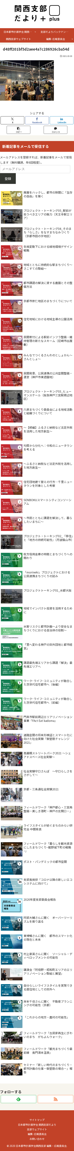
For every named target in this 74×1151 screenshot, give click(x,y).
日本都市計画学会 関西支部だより (37, 1124)
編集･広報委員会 (37, 1134)
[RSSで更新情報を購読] (55, 1099)
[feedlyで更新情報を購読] (18, 1099)
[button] (18, 130)
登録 (8, 178)
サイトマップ (37, 1120)
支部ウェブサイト (37, 1129)
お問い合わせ (37, 1139)
